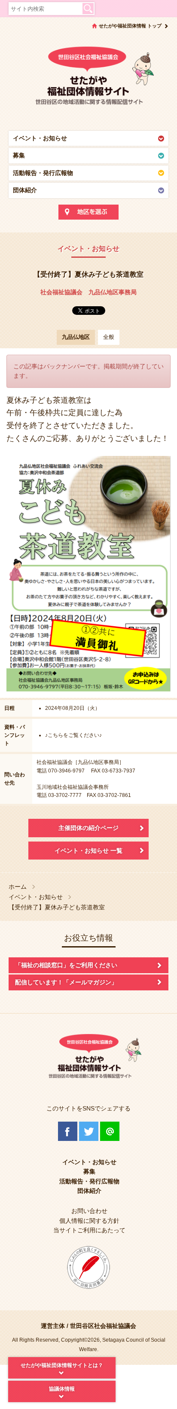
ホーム (18, 887)
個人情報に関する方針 (89, 1220)
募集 (19, 155)
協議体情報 (62, 1389)
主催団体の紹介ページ (88, 827)
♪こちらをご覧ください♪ (73, 735)
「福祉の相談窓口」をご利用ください (66, 965)
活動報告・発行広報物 (43, 172)
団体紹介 (25, 190)
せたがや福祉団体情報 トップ (130, 25)
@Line (109, 1131)
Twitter (88, 1131)
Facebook (67, 1131)
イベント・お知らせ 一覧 (88, 850)
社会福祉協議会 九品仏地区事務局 (88, 292)
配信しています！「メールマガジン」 (66, 982)
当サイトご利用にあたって (89, 1230)
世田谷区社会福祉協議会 (103, 1325)
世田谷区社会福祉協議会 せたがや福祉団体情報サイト (88, 79)
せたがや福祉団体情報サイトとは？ (62, 1365)
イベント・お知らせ (40, 138)
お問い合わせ (89, 1210)
